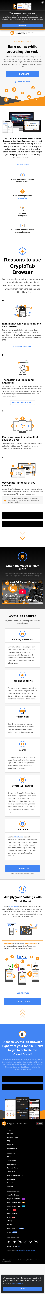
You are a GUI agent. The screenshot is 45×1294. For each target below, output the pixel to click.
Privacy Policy (11, 1179)
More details (23, 993)
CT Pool (9, 1210)
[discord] (9, 1241)
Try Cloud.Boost (22, 1001)
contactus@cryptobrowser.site (26, 1250)
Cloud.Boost (18, 837)
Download (24, 74)
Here (19, 1246)
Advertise (10, 1186)
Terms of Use (11, 1171)
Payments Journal (12, 1168)
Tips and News (11, 1160)
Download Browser (13, 1137)
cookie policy (17, 1283)
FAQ (8, 1141)
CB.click (9, 1225)
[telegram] (20, 1241)
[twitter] (25, 1241)
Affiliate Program (12, 1148)
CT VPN (9, 1221)
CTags (9, 1217)
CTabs (9, 1232)
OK (24, 1289)
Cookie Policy (11, 1183)
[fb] (14, 1241)
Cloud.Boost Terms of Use (15, 1175)
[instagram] (30, 1241)
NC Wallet (10, 1157)
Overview (10, 1133)
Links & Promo (11, 1164)
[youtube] (36, 1241)
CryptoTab (22, 198)
